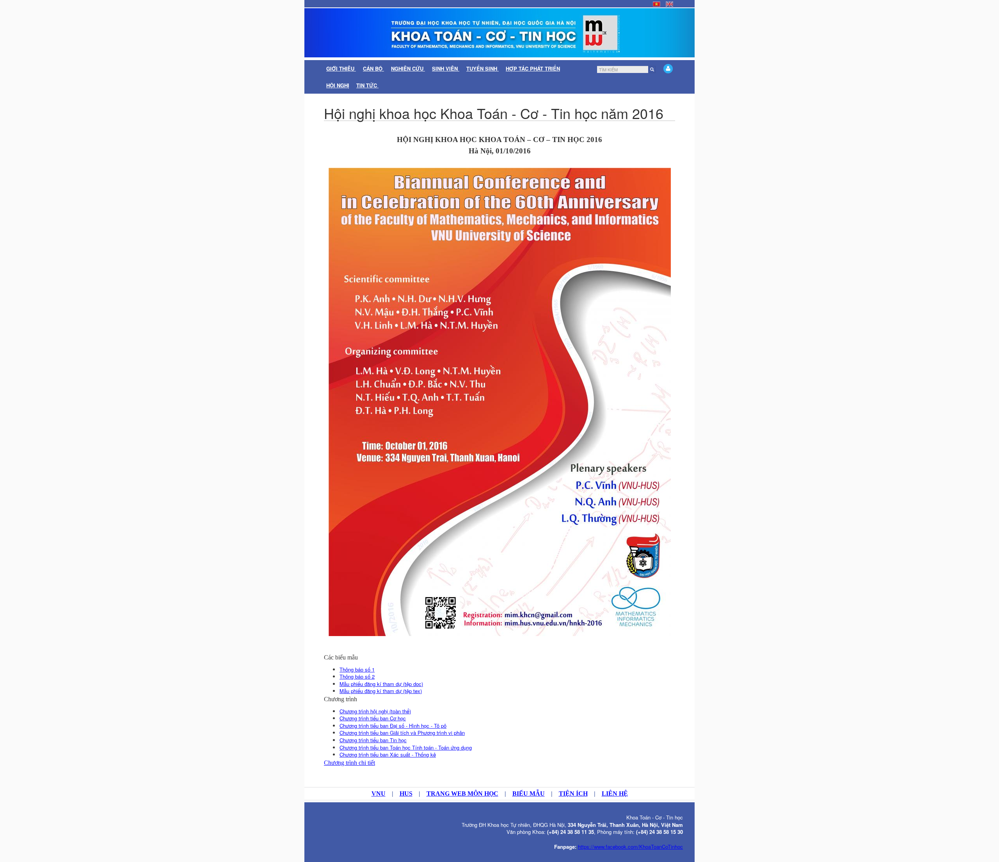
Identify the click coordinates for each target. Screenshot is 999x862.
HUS (406, 793)
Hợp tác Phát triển (533, 68)
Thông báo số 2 (357, 676)
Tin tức (367, 85)
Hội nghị (337, 85)
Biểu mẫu (528, 793)
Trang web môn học (462, 793)
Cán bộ (373, 68)
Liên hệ (615, 793)
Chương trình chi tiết (349, 762)
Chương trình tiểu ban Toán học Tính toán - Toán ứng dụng (406, 747)
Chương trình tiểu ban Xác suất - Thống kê (388, 754)
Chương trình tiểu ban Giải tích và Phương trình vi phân (402, 732)
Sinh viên (445, 68)
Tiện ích (573, 793)
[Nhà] (499, 32)
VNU (379, 793)
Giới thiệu (341, 68)
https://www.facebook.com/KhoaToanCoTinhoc (630, 846)
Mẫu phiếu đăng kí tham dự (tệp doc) (381, 684)
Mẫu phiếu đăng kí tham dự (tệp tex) (381, 691)
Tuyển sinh (482, 68)
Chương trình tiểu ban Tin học (373, 740)
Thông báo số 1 (357, 669)
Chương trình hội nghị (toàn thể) (375, 711)
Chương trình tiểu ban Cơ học (373, 718)
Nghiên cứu (408, 68)
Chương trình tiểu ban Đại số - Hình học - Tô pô (393, 725)
